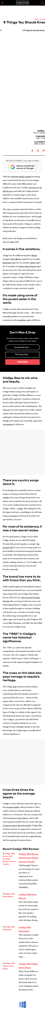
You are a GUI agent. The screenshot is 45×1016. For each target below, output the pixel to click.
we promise (8, 424)
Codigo (20, 508)
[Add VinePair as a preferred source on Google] (22, 167)
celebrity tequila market (20, 176)
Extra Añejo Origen (28, 266)
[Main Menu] (2, 3)
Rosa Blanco (16, 259)
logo (15, 686)
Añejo (32, 262)
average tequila (12, 807)
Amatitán (22, 320)
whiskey (6, 497)
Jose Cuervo (23, 818)
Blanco (34, 255)
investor (13, 516)
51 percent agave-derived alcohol (17, 825)
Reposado (7, 262)
